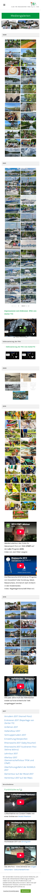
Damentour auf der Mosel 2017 (18, 774)
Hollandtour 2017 (12, 731)
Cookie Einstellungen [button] (11, 891)
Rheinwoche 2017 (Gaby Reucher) (20, 743)
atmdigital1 (26, 842)
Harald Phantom (24, 816)
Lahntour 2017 (11, 753)
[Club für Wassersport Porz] (25, 5)
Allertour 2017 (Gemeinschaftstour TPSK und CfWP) (19, 760)
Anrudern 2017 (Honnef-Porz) (18, 716)
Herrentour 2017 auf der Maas (18, 778)
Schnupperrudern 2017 (15, 735)
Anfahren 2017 (11, 727)
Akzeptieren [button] (25, 891)
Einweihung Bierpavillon (16, 739)
